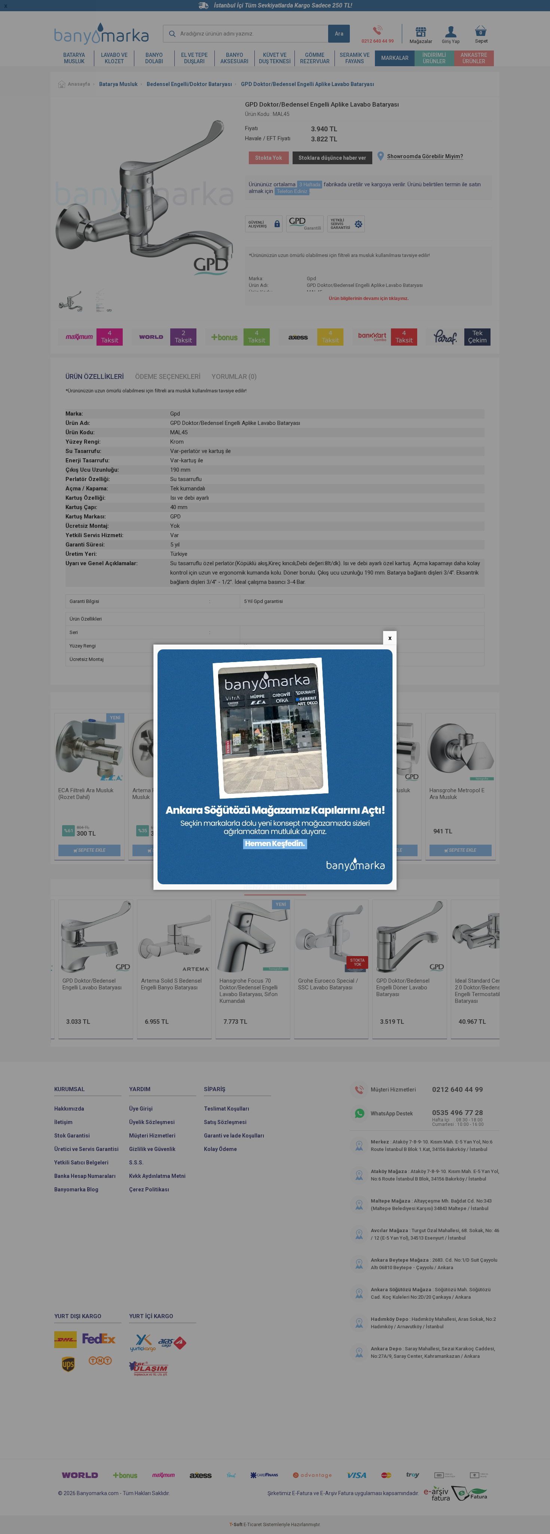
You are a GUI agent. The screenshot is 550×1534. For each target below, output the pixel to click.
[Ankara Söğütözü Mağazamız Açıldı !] (275, 882)
